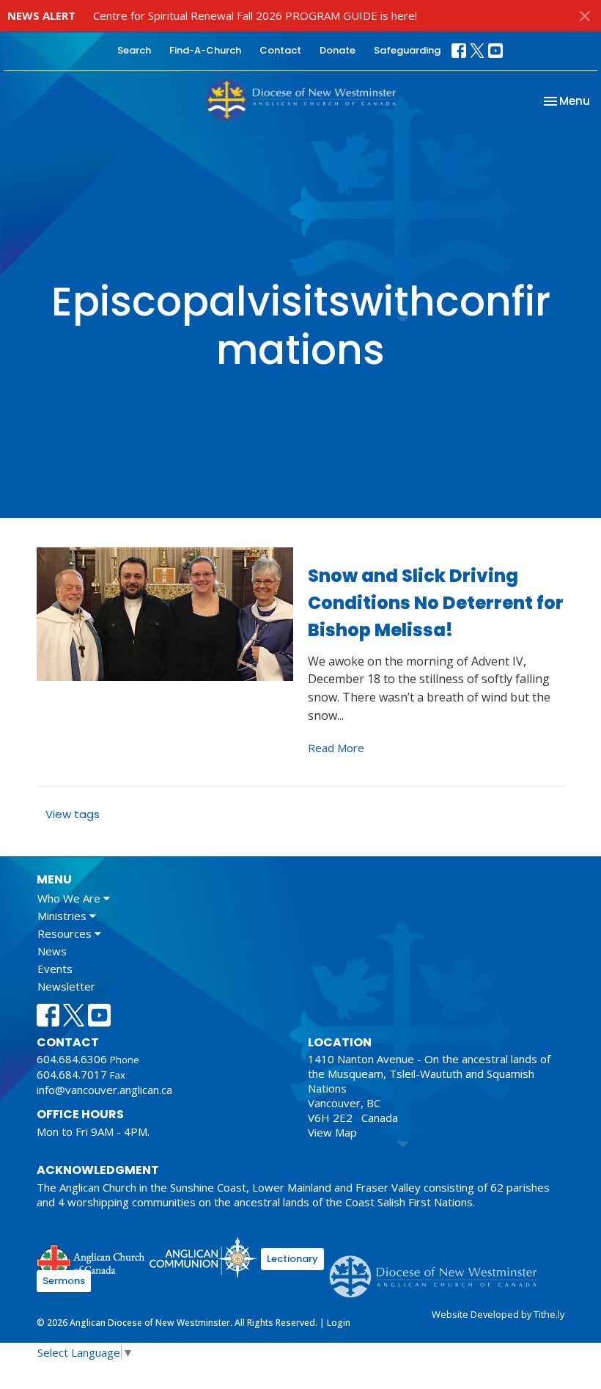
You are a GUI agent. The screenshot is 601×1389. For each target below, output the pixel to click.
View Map (332, 1132)
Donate (337, 50)
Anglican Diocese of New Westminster (439, 1269)
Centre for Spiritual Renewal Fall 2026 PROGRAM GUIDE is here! (255, 15)
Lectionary (292, 1259)
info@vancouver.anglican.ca (104, 1089)
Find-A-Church (205, 50)
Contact (280, 50)
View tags (72, 814)
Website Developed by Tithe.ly (498, 1314)
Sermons (64, 1281)
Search (134, 50)
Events (55, 968)
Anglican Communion (203, 1257)
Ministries (63, 915)
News (52, 951)
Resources (66, 933)
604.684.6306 (72, 1058)
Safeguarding (407, 50)
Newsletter (66, 986)
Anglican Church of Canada (91, 1260)
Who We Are (70, 898)
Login (338, 1322)
